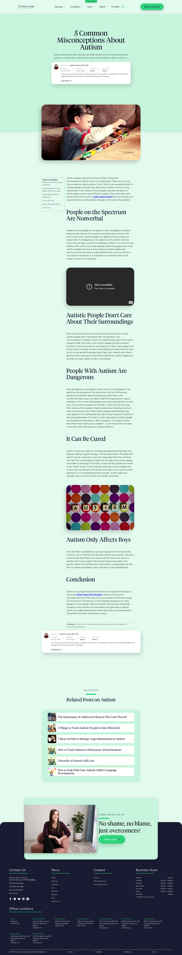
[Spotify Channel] (27, 899)
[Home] (26, 7)
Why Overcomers (100, 881)
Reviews (54, 894)
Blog (53, 898)
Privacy (70, 952)
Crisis (155, 952)
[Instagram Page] (14, 899)
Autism (92, 71)
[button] (59, 7)
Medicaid (127, 952)
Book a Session (152, 6)
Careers (96, 878)
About (53, 878)
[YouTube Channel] (19, 899)
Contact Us (55, 901)
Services (54, 881)
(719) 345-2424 (16, 883)
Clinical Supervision (100, 884)
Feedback (98, 952)
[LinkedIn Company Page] (23, 899)
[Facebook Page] (10, 899)
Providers (115, 6)
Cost (53, 888)
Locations (54, 884)
